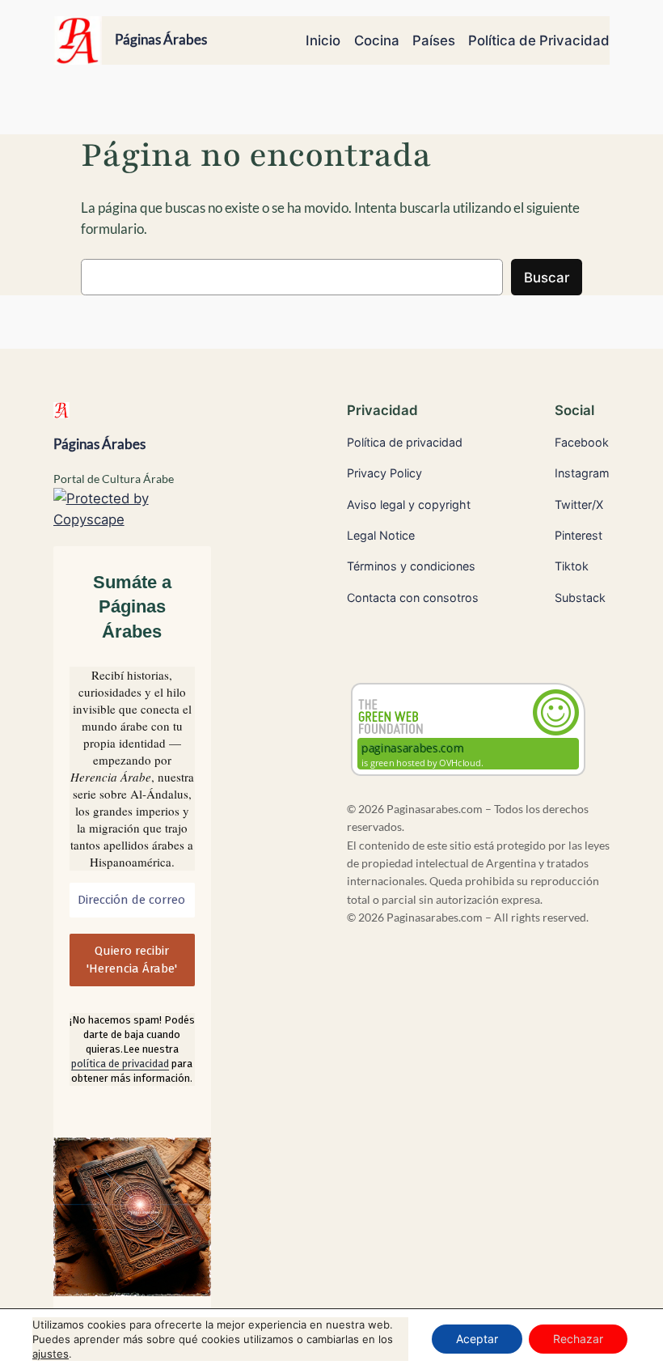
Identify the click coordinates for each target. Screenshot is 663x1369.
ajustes (50, 1353)
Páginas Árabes (161, 40)
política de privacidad (120, 1063)
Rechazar (578, 1339)
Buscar (546, 277)
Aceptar (477, 1339)
